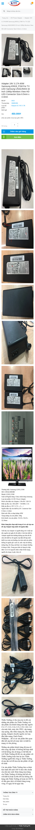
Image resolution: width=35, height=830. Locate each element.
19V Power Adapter (16, 18)
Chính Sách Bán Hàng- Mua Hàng (11, 146)
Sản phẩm (6, 801)
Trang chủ (6, 796)
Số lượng (4, 126)
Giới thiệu (6, 799)
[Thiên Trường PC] (14, 3)
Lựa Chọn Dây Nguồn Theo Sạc (11, 144)
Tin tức (5, 804)
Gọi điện (17, 137)
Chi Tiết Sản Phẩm (7, 142)
